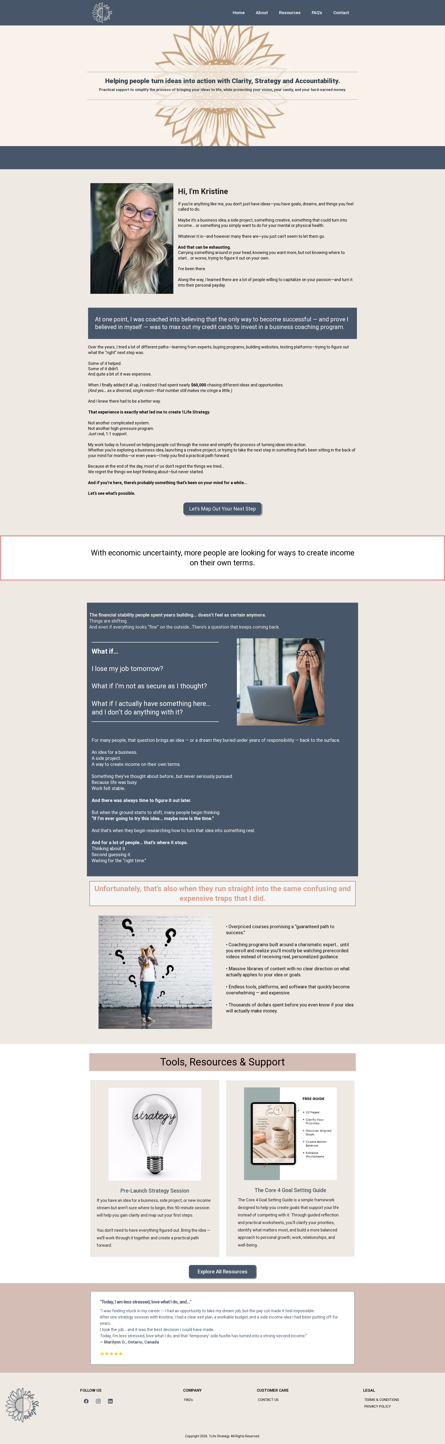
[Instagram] (98, 1401)
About (262, 12)
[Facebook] (86, 1401)
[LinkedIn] (110, 1401)
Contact (341, 12)
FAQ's (317, 12)
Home (239, 12)
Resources (290, 12)
